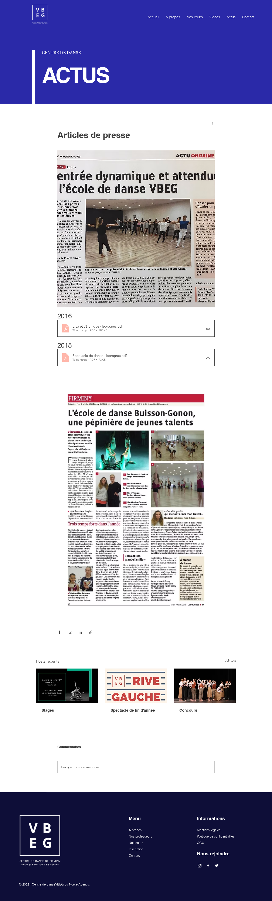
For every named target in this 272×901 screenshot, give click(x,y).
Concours (188, 710)
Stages (47, 710)
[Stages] (67, 686)
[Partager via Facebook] (59, 632)
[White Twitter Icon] (216, 865)
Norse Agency (79, 884)
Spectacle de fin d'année (132, 710)
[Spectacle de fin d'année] (136, 686)
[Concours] (205, 686)
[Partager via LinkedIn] (80, 632)
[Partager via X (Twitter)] (70, 632)
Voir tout (230, 660)
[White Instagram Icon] (199, 865)
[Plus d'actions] (212, 123)
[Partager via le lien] (91, 632)
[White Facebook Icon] (208, 865)
